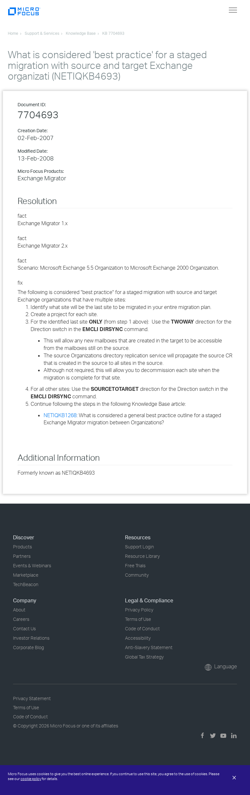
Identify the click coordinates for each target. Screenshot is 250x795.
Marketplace (25, 575)
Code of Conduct (142, 628)
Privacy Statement (32, 698)
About (19, 609)
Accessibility (138, 638)
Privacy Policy (139, 609)
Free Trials (135, 565)
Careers (21, 619)
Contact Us (24, 628)
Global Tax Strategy (144, 657)
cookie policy (31, 778)
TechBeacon (25, 584)
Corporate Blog (28, 647)
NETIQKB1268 (60, 415)
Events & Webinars (32, 565)
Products (22, 546)
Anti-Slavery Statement (149, 647)
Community (137, 575)
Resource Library (142, 556)
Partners (22, 556)
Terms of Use (138, 619)
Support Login (139, 546)
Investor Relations (31, 638)
